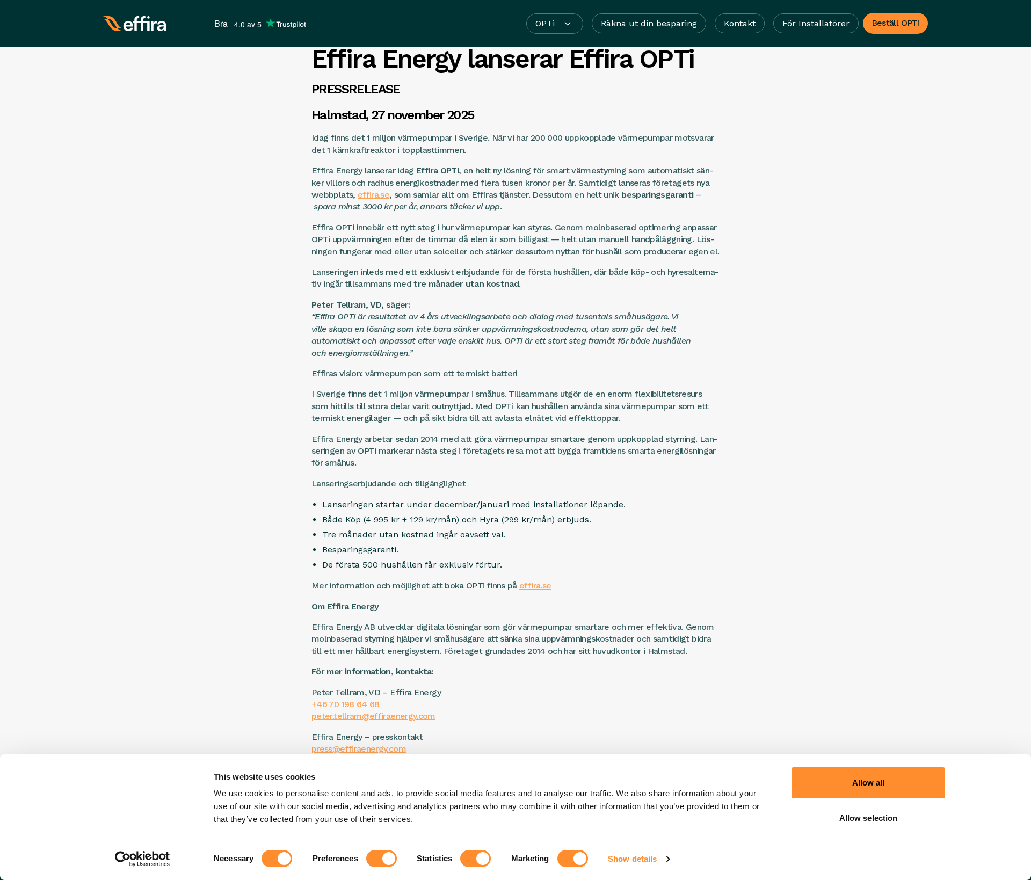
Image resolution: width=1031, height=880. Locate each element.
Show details (632, 858)
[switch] (381, 858)
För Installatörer (816, 23)
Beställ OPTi (895, 23)
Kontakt (740, 23)
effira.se (373, 195)
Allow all (868, 782)
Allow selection (868, 818)
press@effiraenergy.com (358, 749)
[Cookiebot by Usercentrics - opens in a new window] (143, 859)
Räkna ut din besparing (649, 23)
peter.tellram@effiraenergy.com (373, 716)
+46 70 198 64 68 (345, 704)
